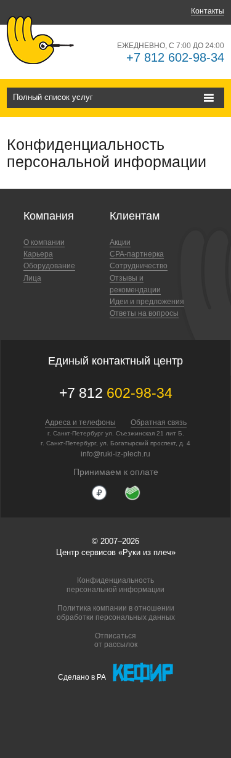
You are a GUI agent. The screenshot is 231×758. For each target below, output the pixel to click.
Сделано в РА (82, 677)
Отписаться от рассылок (115, 640)
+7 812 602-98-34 (175, 57)
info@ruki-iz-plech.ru (115, 454)
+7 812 (115, 393)
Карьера (38, 254)
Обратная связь (159, 422)
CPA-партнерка (137, 254)
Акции (120, 242)
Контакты (207, 11)
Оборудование (49, 266)
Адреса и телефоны (80, 422)
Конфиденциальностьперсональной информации (115, 584)
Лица (32, 278)
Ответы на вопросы (144, 313)
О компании (44, 242)
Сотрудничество (139, 266)
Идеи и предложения (147, 301)
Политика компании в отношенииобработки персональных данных (116, 612)
